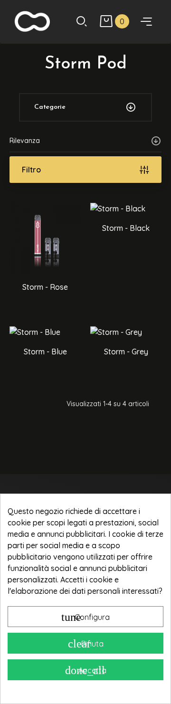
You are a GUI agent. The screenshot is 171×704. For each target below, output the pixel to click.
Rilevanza (25, 140)
